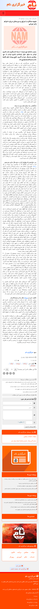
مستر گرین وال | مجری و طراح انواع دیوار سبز (23, 441)
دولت (21, 112)
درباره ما (36, 596)
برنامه (34, 166)
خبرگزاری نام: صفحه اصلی (19, 569)
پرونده (26, 298)
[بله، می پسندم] (15, 369)
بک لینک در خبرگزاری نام (32, 599)
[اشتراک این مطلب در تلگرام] (13, 373)
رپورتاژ (12, 557)
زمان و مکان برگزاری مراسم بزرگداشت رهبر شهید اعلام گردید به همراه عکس (20, 489)
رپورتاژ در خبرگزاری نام (32, 602)
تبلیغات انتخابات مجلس (30, 436)
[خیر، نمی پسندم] (7, 369)
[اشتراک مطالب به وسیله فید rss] (4, 373)
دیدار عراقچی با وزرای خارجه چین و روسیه (27, 483)
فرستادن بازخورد (29, 426)
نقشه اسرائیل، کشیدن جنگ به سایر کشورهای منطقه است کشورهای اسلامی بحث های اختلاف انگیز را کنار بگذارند (21, 383)
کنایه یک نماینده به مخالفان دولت (29, 392)
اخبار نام (19, 566)
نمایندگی (32, 365)
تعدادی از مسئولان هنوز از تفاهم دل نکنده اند (26, 486)
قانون (13, 552)
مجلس (26, 552)
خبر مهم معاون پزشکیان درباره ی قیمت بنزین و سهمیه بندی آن (23, 387)
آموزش (19, 557)
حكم (25, 557)
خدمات (32, 557)
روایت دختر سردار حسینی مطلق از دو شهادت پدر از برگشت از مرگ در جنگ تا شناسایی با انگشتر (20, 480)
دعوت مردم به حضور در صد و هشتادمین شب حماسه (25, 500)
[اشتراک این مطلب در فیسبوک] (10, 373)
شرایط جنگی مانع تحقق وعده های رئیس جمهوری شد (25, 389)
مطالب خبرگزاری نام (33, 605)
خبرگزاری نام (16, 4)
